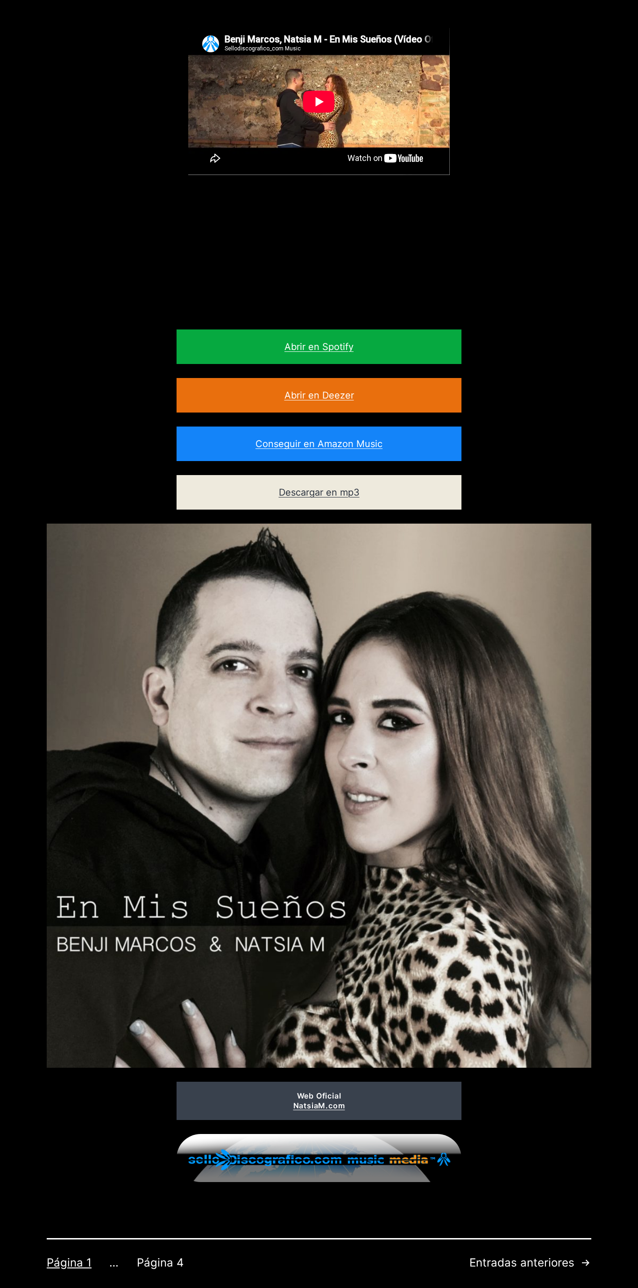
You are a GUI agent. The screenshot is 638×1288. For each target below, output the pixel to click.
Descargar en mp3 (319, 492)
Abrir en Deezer (319, 395)
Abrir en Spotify (319, 346)
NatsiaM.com (319, 1105)
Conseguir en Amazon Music (319, 443)
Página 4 (160, 1262)
